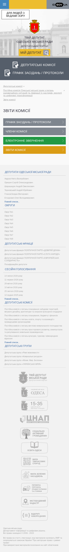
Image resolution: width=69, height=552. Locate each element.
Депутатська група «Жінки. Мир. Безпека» (23, 360)
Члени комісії (16, 131)
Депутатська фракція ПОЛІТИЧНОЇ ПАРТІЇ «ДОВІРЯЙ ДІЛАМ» (32, 250)
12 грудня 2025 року (13, 295)
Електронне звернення (25, 140)
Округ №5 (8, 227)
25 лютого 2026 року (13, 291)
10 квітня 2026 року (13, 287)
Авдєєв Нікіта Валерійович (16, 179)
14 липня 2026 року (13, 276)
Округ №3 (8, 220)
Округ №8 (8, 239)
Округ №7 (8, 235)
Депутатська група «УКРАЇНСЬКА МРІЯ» (22, 364)
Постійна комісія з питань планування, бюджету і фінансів (31, 315)
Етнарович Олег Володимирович (19, 198)
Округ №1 (8, 212)
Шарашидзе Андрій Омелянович (19, 186)
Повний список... (11, 202)
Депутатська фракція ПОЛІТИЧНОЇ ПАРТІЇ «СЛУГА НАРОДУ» (32, 254)
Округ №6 (8, 231)
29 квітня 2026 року (13, 283)
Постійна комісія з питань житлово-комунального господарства (33, 326)
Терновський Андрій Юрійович (18, 190)
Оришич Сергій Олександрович (18, 182)
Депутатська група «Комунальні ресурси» (23, 356)
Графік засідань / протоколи (28, 122)
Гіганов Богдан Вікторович (16, 194)
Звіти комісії (9, 99)
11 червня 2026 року (13, 280)
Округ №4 (8, 223)
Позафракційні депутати (15, 264)
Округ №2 (8, 216)
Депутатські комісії (12, 86)
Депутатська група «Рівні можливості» (21, 353)
